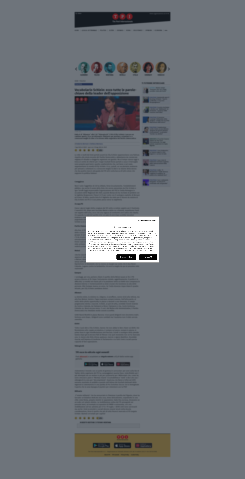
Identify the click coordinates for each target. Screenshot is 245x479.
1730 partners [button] (101, 231)
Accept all (148, 257)
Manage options (126, 257)
